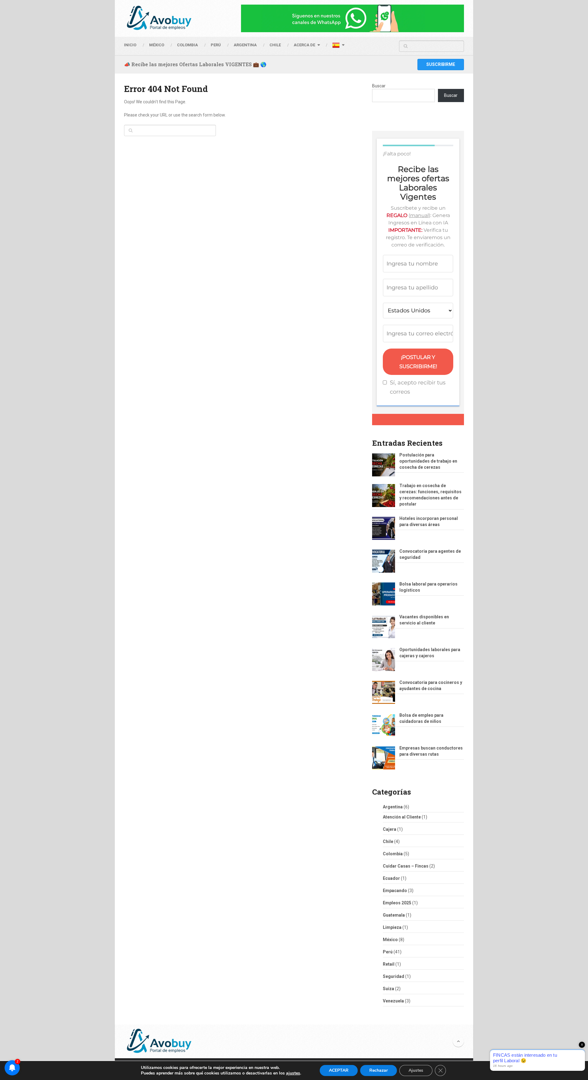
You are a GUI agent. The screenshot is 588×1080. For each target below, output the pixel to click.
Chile (388, 841)
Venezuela (393, 1000)
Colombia (187, 45)
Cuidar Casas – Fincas (405, 866)
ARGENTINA (245, 45)
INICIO (130, 45)
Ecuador (391, 878)
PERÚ (216, 45)
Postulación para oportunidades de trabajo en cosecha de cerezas (428, 461)
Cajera (389, 829)
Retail (388, 964)
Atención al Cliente (402, 817)
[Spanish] (338, 46)
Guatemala (394, 915)
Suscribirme (440, 64)
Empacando (395, 890)
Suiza (388, 988)
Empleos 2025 (397, 902)
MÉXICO (156, 45)
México (390, 939)
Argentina (393, 806)
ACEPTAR (339, 1070)
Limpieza (392, 927)
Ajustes (416, 1070)
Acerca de (304, 45)
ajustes (293, 1073)
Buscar (379, 85)
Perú (388, 951)
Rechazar (378, 1070)
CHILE (275, 45)
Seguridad (393, 976)
